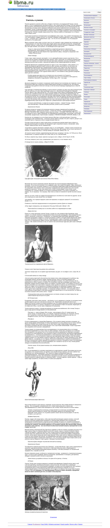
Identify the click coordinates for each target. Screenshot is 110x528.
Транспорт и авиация (89, 89)
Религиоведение (88, 75)
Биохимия (86, 22)
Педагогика (87, 68)
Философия (87, 96)
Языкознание (87, 113)
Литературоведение (89, 56)
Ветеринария (87, 25)
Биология (86, 20)
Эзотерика (86, 108)
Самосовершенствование (90, 80)
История (86, 46)
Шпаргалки (86, 106)
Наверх (80, 524)
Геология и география (89, 29)
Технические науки (88, 87)
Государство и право (89, 32)
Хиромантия (87, 101)
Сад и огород (87, 77)
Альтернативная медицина (90, 15)
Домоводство (87, 39)
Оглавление (53, 517)
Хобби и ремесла (88, 104)
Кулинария (86, 51)
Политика (86, 70)
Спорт (85, 84)
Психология (87, 73)
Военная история (88, 27)
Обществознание (88, 65)
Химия (85, 99)
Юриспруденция (88, 111)
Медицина (86, 61)
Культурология (87, 53)
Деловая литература (89, 34)
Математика (87, 58)
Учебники (86, 92)
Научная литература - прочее (91, 63)
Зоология (86, 44)
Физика (86, 94)
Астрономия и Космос (89, 18)
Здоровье (86, 41)
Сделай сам (87, 82)
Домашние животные (89, 37)
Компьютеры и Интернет (90, 49)
